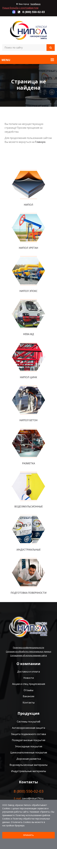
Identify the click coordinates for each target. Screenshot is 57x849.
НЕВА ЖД (28, 334)
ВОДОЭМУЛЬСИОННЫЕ (28, 506)
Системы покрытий (28, 721)
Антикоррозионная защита (28, 727)
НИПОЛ (28, 204)
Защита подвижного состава (28, 734)
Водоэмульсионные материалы (28, 765)
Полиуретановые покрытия (28, 740)
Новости (28, 678)
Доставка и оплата (28, 671)
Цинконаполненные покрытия (28, 752)
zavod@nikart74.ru (32, 798)
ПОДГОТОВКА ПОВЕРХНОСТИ (29, 592)
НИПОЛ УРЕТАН (28, 248)
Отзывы (28, 690)
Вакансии (28, 696)
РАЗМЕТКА (28, 463)
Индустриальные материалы (28, 771)
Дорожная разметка (28, 758)
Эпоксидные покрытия (28, 746)
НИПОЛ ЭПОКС (28, 291)
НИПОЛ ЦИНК (28, 377)
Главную (40, 142)
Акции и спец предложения (28, 684)
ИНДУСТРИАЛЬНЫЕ (29, 549)
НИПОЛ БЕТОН (28, 420)
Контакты (29, 702)
